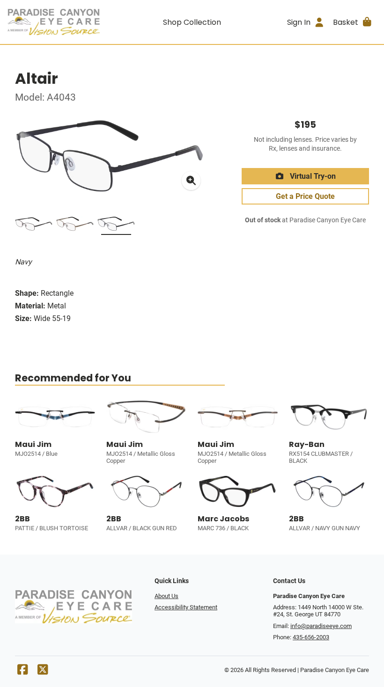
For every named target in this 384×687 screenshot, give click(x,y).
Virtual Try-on (312, 176)
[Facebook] (22, 671)
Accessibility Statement (186, 607)
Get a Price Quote (305, 196)
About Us (166, 595)
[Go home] (53, 22)
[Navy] (116, 225)
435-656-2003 (311, 637)
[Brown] (75, 225)
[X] (42, 671)
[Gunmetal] (33, 225)
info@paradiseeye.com (321, 625)
